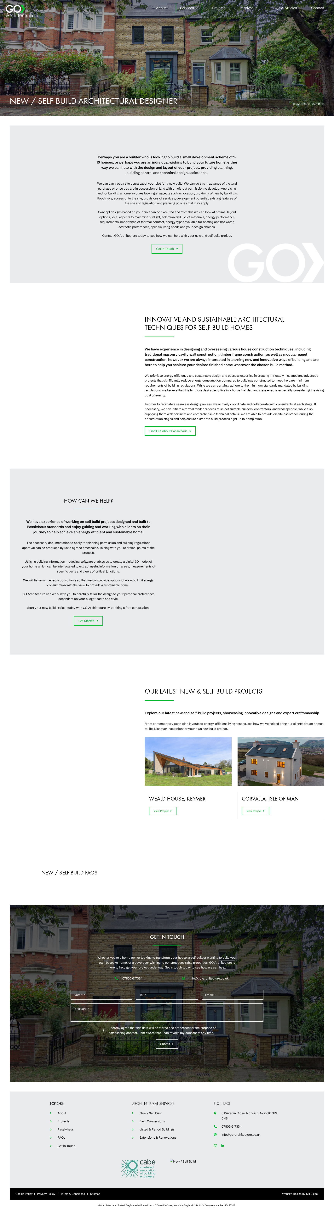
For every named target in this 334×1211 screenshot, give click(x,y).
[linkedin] (222, 1145)
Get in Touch (66, 1146)
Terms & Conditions (72, 1194)
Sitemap (95, 1194)
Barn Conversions (152, 1121)
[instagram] (215, 1145)
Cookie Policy (24, 1194)
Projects (63, 1121)
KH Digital (312, 1194)
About (62, 1113)
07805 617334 (132, 978)
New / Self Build (151, 1113)
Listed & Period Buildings (157, 1129)
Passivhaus (66, 1129)
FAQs (61, 1137)
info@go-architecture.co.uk (209, 978)
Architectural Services (153, 1103)
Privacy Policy (46, 1194)
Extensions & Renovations (158, 1137)
